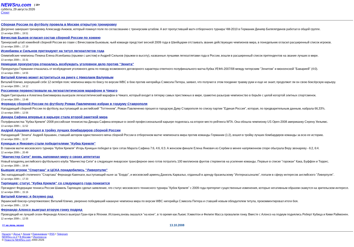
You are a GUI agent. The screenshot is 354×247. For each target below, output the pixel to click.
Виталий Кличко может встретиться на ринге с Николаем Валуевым (57, 77)
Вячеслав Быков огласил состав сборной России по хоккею (50, 38)
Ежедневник (39, 233)
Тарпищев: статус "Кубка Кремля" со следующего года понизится (55, 183)
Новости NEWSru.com (17, 239)
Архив (26, 233)
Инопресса (39, 236)
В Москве (25, 236)
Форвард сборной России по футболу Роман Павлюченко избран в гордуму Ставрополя (74, 104)
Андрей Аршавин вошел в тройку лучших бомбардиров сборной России (61, 130)
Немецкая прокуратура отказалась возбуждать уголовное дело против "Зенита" (67, 64)
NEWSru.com (16, 5)
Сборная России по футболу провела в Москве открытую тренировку (59, 24)
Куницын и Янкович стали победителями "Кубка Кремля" (48, 143)
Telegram (62, 233)
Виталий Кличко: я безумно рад (27, 196)
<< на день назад (13, 225)
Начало (6, 233)
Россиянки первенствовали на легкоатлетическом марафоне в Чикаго (59, 90)
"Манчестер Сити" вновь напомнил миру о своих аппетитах (50, 157)
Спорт (5, 12)
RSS (52, 233)
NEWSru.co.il (9, 236)
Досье (16, 233)
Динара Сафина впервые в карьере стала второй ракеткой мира (54, 117)
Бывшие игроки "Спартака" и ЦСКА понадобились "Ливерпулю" (54, 170)
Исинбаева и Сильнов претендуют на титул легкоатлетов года (52, 51)
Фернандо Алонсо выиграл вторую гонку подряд (41, 210)
